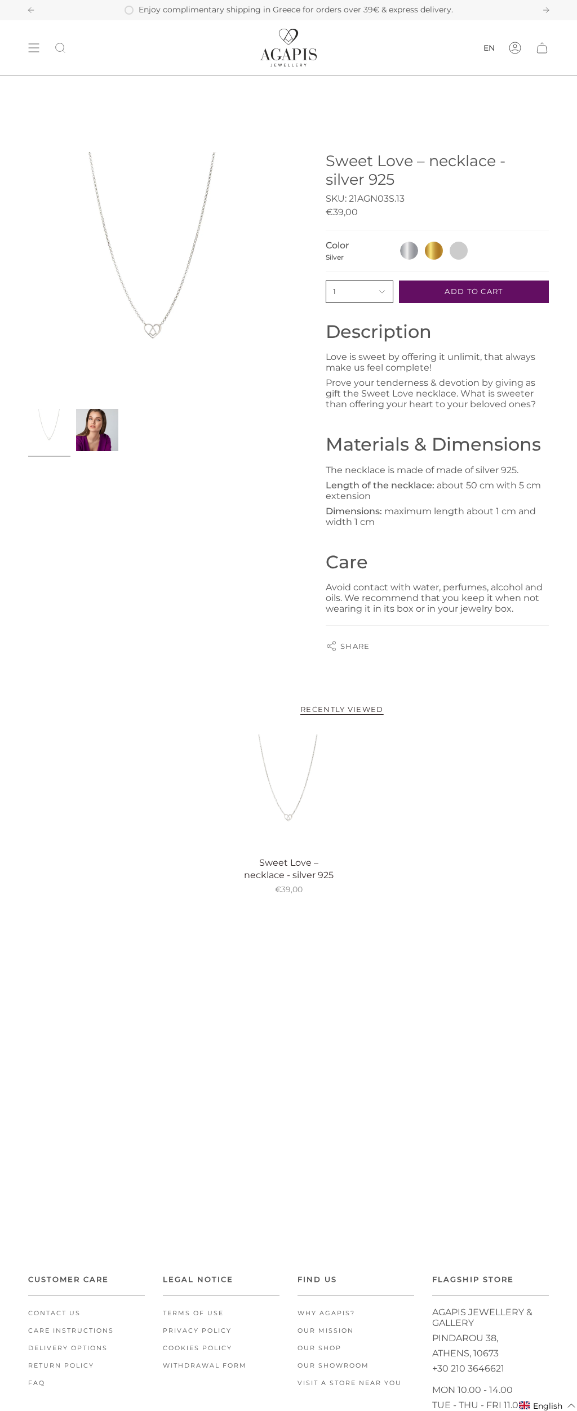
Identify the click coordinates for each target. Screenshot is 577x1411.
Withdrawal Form (205, 1365)
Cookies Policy (197, 1348)
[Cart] (542, 47)
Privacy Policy (197, 1330)
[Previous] (31, 10)
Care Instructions (71, 1330)
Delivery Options (68, 1348)
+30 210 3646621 (468, 1368)
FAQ (36, 1383)
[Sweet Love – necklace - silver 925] (288, 793)
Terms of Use (193, 1313)
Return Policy (61, 1365)
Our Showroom (333, 1365)
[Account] (515, 47)
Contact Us (54, 1313)
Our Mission (326, 1330)
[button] (547, 1405)
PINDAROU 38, (465, 1338)
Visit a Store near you (350, 1383)
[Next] (546, 10)
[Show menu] (33, 47)
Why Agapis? (326, 1313)
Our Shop (319, 1348)
